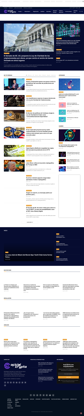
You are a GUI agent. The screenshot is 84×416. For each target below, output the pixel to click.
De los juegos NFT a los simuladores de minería (67, 60)
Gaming (58, 58)
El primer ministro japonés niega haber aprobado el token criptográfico (38, 178)
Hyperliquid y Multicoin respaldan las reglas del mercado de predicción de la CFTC (40, 149)
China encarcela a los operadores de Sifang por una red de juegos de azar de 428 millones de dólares (46, 378)
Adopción (48, 75)
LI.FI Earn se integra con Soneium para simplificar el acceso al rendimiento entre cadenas (11, 287)
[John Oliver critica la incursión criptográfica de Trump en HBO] (14, 166)
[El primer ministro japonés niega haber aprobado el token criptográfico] (14, 180)
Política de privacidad (70, 381)
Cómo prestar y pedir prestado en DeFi (61, 252)
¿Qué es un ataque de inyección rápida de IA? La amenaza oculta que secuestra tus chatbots (73, 104)
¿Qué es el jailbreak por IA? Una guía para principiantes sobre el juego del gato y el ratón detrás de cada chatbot (73, 111)
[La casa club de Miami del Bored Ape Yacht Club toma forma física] (29, 247)
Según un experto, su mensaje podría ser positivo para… (39, 193)
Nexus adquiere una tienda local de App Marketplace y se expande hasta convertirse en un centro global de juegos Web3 (73, 167)
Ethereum (44, 75)
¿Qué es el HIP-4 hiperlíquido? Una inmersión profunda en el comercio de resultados (62, 236)
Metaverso (30, 75)
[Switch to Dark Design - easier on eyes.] (80, 11)
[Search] (82, 11)
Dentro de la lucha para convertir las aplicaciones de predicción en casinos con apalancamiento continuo (11, 343)
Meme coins (53, 75)
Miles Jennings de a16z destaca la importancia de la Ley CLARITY (45, 363)
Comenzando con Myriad (72, 117)
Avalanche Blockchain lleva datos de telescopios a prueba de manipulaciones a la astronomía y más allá (71, 287)
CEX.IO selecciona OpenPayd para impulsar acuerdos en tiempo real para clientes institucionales (62, 244)
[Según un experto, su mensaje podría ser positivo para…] (14, 195)
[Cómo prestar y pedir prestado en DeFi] (75, 251)
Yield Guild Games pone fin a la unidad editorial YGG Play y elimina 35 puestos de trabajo (73, 153)
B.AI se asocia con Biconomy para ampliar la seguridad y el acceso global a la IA (51, 286)
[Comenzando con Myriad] (62, 119)
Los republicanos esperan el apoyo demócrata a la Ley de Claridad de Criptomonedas (40, 99)
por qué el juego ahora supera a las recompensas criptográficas (68, 145)
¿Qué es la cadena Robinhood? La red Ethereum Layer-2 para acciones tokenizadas (69, 95)
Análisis (42, 11)
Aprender (48, 11)
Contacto (5, 7)
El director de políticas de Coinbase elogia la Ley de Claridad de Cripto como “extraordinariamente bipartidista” (40, 114)
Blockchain (27, 11)
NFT (33, 75)
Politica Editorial (61, 11)
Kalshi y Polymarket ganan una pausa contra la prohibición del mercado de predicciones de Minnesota (40, 83)
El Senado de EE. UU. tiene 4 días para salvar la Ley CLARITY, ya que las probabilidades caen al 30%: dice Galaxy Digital (40, 209)
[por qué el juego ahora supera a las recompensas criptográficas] (69, 135)
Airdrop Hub (75, 11)
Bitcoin (40, 75)
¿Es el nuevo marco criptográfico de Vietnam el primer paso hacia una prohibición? (30, 315)
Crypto (20, 11)
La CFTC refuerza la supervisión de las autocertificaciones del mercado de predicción (45, 371)
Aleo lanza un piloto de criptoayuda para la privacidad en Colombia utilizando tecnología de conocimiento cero (31, 287)
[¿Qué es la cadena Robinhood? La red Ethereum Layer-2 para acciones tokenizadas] (69, 84)
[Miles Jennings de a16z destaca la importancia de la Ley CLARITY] (33, 364)
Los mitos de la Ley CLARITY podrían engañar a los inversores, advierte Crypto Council (68, 52)
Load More (29, 222)
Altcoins (36, 75)
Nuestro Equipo (55, 11)
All (26, 75)
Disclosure (11, 7)
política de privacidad (18, 7)
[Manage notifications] (81, 413)
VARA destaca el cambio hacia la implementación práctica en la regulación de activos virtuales (71, 315)
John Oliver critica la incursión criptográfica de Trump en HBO (40, 164)
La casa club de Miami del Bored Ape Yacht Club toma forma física (28, 256)
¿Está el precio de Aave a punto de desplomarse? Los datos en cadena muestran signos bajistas (51, 343)
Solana (9, 404)
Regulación (35, 11)
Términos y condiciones (28, 7)
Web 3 (7, 252)
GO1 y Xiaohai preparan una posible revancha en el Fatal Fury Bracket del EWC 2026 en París (73, 160)
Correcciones (68, 11)
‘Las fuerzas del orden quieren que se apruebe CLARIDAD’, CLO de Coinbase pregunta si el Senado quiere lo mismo (51, 315)
